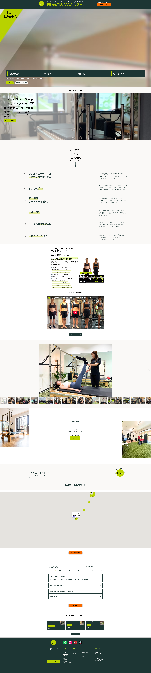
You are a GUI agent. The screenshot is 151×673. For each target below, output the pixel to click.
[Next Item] (149, 370)
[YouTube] (75, 642)
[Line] (65, 642)
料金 (64, 658)
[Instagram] (70, 642)
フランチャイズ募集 (67, 662)
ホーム (64, 652)
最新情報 (69, 624)
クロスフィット (51, 625)
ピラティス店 (65, 654)
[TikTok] (80, 642)
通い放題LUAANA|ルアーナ (66, 4)
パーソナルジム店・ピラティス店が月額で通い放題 (65, 2)
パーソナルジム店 (66, 655)
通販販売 (65, 659)
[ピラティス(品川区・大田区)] (41, 3)
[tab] (52, 570)
